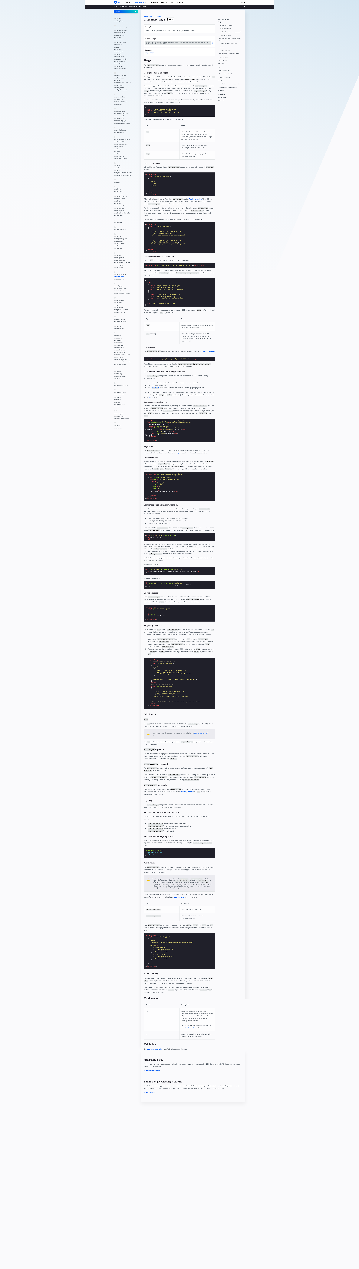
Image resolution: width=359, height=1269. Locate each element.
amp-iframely (118, 191)
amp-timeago (118, 374)
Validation (221, 101)
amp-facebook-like (120, 142)
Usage (220, 22)
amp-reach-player (119, 319)
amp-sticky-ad (118, 357)
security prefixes (187, 792)
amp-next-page (119, 277)
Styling (220, 80)
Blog (171, 2)
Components (157, 16)
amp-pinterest (118, 302)
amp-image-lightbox (120, 196)
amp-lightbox (118, 241)
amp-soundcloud (119, 352)
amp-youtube (118, 428)
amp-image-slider (119, 199)
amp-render (118, 326)
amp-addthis (118, 49)
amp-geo (117, 165)
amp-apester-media (120, 59)
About (128, 2)
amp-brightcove (119, 87)
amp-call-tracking (119, 97)
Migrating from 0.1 (224, 60)
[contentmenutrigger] (231, 19)
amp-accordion (118, 40)
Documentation (139, 2)
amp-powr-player (119, 312)
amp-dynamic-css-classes (122, 123)
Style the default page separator (228, 87)
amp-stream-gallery (120, 359)
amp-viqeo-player (119, 404)
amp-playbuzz (118, 307)
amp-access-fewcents (121, 28)
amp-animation (119, 57)
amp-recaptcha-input (120, 321)
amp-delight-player (120, 121)
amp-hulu (117, 182)
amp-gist (117, 170)
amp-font (117, 151)
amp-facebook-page (120, 144)
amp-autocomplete (120, 68)
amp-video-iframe (119, 395)
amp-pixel (117, 305)
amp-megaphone (119, 260)
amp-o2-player (118, 286)
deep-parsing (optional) (225, 74)
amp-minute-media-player (122, 262)
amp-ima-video (118, 194)
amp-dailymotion (119, 111)
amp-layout (117, 236)
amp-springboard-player (122, 355)
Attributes (221, 64)
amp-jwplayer (118, 222)
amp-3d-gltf (118, 18)
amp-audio (117, 64)
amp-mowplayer (119, 265)
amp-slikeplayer (119, 345)
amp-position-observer (121, 310)
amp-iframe (117, 189)
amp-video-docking (120, 392)
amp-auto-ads (118, 66)
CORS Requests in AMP (201, 733)
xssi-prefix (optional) (224, 77)
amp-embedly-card (120, 130)
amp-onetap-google (120, 288)
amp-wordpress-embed (121, 418)
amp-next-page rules (154, 1049)
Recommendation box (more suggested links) (230, 39)
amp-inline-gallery (120, 206)
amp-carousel (118, 99)
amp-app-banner (119, 61)
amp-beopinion (119, 78)
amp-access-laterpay (120, 30)
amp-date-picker (119, 118)
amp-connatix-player (120, 102)
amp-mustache (118, 267)
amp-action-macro (120, 42)
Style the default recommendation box (229, 84)
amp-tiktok (117, 371)
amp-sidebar (118, 340)
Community (153, 2)
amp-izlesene (118, 215)
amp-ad (116, 47)
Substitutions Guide (207, 351)
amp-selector (118, 338)
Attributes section (195, 199)
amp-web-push (119, 414)
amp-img (117, 201)
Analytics (221, 91)
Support (179, 2)
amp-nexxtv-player (120, 279)
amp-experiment (119, 132)
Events (163, 2)
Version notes (222, 97)
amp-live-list (118, 248)
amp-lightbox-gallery (120, 239)
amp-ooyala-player (120, 291)
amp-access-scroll (119, 35)
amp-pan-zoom (119, 300)
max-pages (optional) (225, 70)
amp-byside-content (120, 90)
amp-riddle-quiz (119, 329)
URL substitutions (226, 35)
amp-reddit (117, 324)
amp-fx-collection (119, 156)
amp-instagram (119, 211)
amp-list (116, 246)
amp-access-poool (119, 33)
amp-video (117, 397)
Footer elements (223, 57)
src (219, 67)
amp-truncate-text (119, 376)
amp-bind (117, 80)
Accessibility (221, 94)
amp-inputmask (119, 208)
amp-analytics (118, 52)
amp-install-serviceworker (122, 213)
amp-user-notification (121, 385)
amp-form (117, 154)
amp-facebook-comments (122, 139)
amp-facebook (118, 146)
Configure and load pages (226, 25)
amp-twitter (117, 378)
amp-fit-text (117, 149)
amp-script (117, 336)
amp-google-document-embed (123, 173)
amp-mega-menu (119, 258)
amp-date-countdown (121, 113)
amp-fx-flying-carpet (120, 158)
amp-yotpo (117, 425)
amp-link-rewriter (119, 243)
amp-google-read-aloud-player (123, 175)
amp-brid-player (119, 85)
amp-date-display (119, 116)
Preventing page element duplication (229, 53)
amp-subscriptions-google (122, 362)
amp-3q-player (118, 21)
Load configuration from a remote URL (230, 32)
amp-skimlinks (118, 343)
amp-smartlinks (119, 347)
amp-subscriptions (120, 364)
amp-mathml (118, 255)
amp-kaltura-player (120, 229)
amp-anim (117, 54)
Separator (221, 47)
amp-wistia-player (119, 416)
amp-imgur (117, 203)
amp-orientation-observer (122, 293)
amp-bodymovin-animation (122, 83)
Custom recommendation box (228, 43)
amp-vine (117, 402)
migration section (189, 1028)
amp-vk (116, 407)
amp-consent (118, 104)
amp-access (117, 37)
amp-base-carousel (120, 75)
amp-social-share (119, 350)
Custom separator (225, 50)
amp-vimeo (117, 400)
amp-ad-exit (118, 45)
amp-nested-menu (120, 274)
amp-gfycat (117, 168)
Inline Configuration (225, 28)
